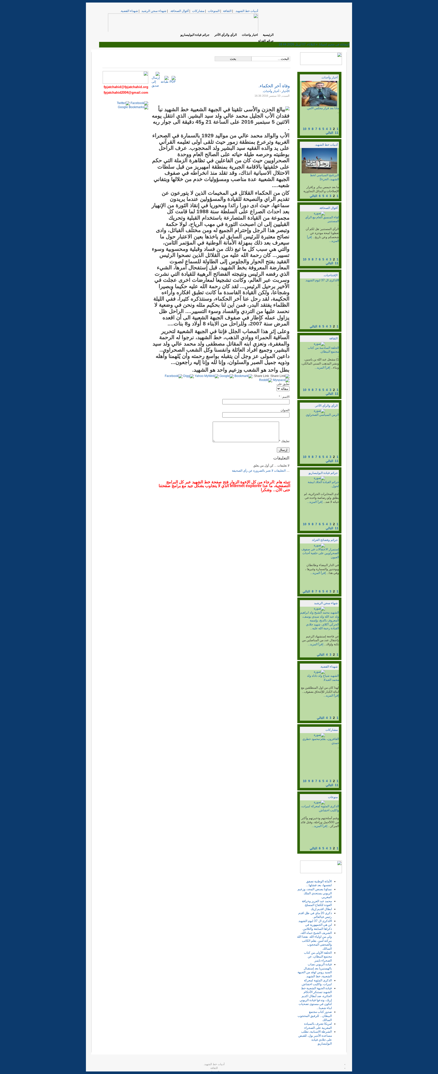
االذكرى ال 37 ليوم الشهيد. (322, 280)
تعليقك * (284, 441)
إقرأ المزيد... (322, 367)
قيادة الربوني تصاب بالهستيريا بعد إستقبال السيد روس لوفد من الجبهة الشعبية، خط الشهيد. (315, 970)
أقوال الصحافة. (179, 11)
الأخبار (285, 91)
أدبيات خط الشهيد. (246, 11)
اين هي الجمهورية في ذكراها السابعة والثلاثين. (317, 927)
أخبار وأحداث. (329, 77)
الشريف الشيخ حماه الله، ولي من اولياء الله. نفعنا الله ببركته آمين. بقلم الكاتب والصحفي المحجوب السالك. (314, 940)
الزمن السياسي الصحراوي (322, 415)
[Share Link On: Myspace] (281, 380)
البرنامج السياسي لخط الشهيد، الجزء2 (324, 177)
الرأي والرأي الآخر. (326, 405)
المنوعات (214, 11)
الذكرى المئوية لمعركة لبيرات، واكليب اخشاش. (320, 808)
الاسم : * (284, 397)
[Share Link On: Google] (227, 376)
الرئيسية (268, 35)
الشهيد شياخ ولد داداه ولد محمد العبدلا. (323, 678)
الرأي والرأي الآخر (225, 35)
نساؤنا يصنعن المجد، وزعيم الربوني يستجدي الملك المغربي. (315, 893)
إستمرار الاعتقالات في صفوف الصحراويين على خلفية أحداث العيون (320, 553)
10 (304, 129)
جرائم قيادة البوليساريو (194, 35)
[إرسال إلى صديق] (156, 85)
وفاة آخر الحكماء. (274, 86)
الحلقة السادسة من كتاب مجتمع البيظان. (323, 350)
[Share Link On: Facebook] (173, 376)
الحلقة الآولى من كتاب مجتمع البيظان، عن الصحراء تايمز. (318, 956)
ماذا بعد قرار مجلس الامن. (322, 108)
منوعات (333, 797)
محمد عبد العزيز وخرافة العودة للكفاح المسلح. (317, 903)
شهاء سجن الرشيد (326, 603)
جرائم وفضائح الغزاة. (325, 540)
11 (336, 133)
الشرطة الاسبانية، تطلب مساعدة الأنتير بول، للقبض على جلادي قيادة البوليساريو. (315, 1037)
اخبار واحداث (250, 35)
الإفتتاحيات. (330, 275)
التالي (329, 133)
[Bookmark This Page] (243, 376)
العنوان (285, 410)
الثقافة (227, 11)
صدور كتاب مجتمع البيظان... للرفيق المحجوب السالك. (315, 1015)
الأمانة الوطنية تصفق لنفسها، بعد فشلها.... (319, 883)
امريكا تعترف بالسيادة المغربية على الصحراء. (318, 1026)
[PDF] (173, 82)
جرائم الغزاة (265, 41)
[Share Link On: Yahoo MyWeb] (207, 376)
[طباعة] (165, 82)
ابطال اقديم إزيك (321, 909)
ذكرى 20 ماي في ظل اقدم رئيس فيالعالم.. (315, 915)
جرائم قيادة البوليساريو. (323, 473)
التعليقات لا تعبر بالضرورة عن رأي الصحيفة (259, 470)
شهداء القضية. (129, 11)
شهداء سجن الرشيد (153, 11)
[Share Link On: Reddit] (265, 380)
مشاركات (198, 11)
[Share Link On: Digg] (188, 376)
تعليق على (283, 384)
